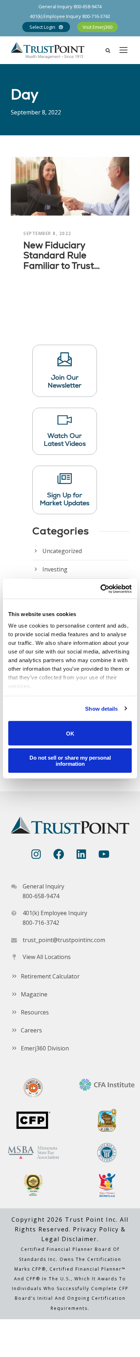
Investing (54, 569)
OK (70, 733)
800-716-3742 (96, 16)
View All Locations (47, 957)
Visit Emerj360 (97, 27)
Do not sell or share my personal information (70, 760)
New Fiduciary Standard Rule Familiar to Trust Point (58, 260)
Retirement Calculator (50, 976)
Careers (31, 1030)
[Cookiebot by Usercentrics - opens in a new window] (101, 588)
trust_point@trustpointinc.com (64, 940)
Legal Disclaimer (69, 1239)
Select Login (42, 27)
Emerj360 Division (45, 1048)
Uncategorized (62, 551)
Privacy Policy (96, 1229)
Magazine (34, 994)
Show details (101, 708)
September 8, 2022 (47, 233)
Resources (35, 1012)
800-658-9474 (88, 6)
